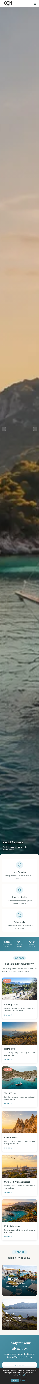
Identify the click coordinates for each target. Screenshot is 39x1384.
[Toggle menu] (35, 3)
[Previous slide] (4, 429)
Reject (24, 1380)
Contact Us (19, 1365)
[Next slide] (35, 429)
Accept (15, 1380)
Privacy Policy (23, 1375)
